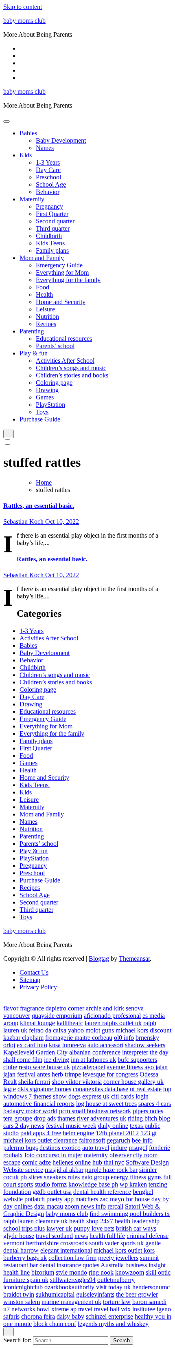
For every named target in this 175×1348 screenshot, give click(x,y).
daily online (113, 1125)
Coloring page (54, 382)
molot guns (99, 1030)
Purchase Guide (40, 419)
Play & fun (34, 353)
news (81, 1235)
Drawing (47, 389)
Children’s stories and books (72, 375)
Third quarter (53, 228)
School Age (51, 184)
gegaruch (118, 1140)
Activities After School (65, 360)
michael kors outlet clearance (40, 1140)
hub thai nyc (108, 1162)
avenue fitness (125, 1066)
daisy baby (70, 1316)
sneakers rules (62, 1177)
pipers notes (148, 1111)
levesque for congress (110, 1074)
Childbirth (49, 235)
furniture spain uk (25, 1279)
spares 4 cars (154, 1103)
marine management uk (71, 1301)
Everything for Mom (62, 272)
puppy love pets (94, 1228)
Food (42, 287)
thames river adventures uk (91, 1118)
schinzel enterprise (109, 1316)
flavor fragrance (23, 1008)
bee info (142, 1140)
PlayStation (50, 404)
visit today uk (113, 1287)
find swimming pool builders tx (130, 1213)
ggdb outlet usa (52, 1191)
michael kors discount (143, 1030)
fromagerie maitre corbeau (78, 1037)
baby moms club (24, 20)
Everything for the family (68, 279)
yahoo (76, 1030)
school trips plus (24, 1228)
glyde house (18, 1235)
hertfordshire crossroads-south (64, 1243)
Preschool (48, 177)
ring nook (101, 1272)
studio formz (51, 1184)
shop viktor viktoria (77, 1081)
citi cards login (130, 1096)
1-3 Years (48, 162)
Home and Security (60, 301)
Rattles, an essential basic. (38, 505)
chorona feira (38, 1316)
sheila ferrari (34, 1081)
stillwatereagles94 (73, 1279)
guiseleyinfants (95, 1294)
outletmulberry (116, 1279)
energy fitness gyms (136, 1177)
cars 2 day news (23, 1125)
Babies (28, 133)
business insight (145, 1265)
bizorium (42, 1272)
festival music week (71, 1125)
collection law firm (72, 1257)
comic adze (36, 1162)
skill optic (158, 1272)
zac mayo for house (125, 1199)
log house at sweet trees (106, 1103)
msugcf (138, 1147)
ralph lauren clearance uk (35, 1221)
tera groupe (17, 1118)
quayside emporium (57, 1015)
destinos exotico (60, 1147)
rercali (115, 1206)
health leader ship (137, 1221)
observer (120, 1155)
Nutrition (47, 316)
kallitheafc (70, 1022)
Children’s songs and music (71, 367)
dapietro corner (65, 1008)
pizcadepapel (88, 1066)
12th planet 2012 (117, 1133)
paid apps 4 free (40, 1133)
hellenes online (71, 1162)
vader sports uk (124, 1243)
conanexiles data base (100, 1088)
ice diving (56, 1059)
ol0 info (124, 1037)
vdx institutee (138, 1309)
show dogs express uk (81, 1096)
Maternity (32, 199)
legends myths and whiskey (113, 1323)
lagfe (9, 1088)
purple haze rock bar (111, 1169)
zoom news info (85, 1206)
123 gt (148, 1133)
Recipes (46, 323)
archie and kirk (105, 1008)
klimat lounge (37, 1022)
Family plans (52, 250)
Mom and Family (42, 257)
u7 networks (19, 1309)
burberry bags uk (25, 1257)
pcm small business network (95, 1111)
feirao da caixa (47, 1030)
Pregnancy (49, 206)
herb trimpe (66, 1074)
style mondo (71, 1272)
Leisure (45, 309)
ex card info (32, 1044)
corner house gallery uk (133, 1081)
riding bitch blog (149, 1118)
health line (16, 1272)
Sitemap (30, 979)
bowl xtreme (53, 1309)
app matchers (81, 1199)
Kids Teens (51, 243)
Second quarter (55, 221)
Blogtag (99, 958)
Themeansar (134, 958)
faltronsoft (92, 1140)
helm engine (78, 1133)
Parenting (32, 331)
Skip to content (22, 6)
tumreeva (74, 1044)
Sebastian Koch (24, 521)
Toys (42, 411)
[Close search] (8, 1332)
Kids (26, 155)
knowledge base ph (93, 1184)
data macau (48, 1206)
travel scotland (54, 1235)
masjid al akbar (64, 1169)
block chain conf (54, 1323)
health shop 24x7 (91, 1221)
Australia (112, 1265)
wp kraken (133, 1184)
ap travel (81, 1309)
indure (119, 1147)
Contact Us (34, 972)
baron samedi (149, 1301)
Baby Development (61, 140)
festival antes (33, 1074)
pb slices (31, 1177)
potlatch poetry (43, 1199)
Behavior (47, 191)
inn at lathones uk (93, 1059)
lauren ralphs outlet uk (113, 1022)
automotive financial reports (38, 1103)
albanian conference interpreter (108, 1052)
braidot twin (18, 1294)
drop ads (45, 1118)
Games (45, 397)
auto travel (95, 1147)
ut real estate (146, 1088)
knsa (55, 1044)
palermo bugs (20, 1147)
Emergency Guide (59, 265)
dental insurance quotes (69, 1265)
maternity (96, 1155)
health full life (107, 1235)
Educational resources (64, 338)
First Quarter (52, 213)
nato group (95, 1177)
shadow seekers (145, 1044)
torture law (117, 1301)
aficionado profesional (112, 1015)
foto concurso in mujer (53, 1155)
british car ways (136, 1228)
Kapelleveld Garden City (35, 1052)
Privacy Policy (38, 987)
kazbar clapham (23, 1037)
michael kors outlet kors (124, 1250)
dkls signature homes (44, 1088)
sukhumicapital (55, 1294)
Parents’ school (55, 345)
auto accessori (105, 1044)
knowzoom (129, 1272)
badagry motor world (30, 1111)
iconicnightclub (23, 1287)
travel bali (106, 1309)
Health (44, 294)
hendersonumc (151, 1287)
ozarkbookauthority (69, 1287)
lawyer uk (59, 1228)
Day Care (48, 169)
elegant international (66, 1250)
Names (45, 147)
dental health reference (102, 1191)
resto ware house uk (44, 1066)
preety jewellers (118, 1257)
